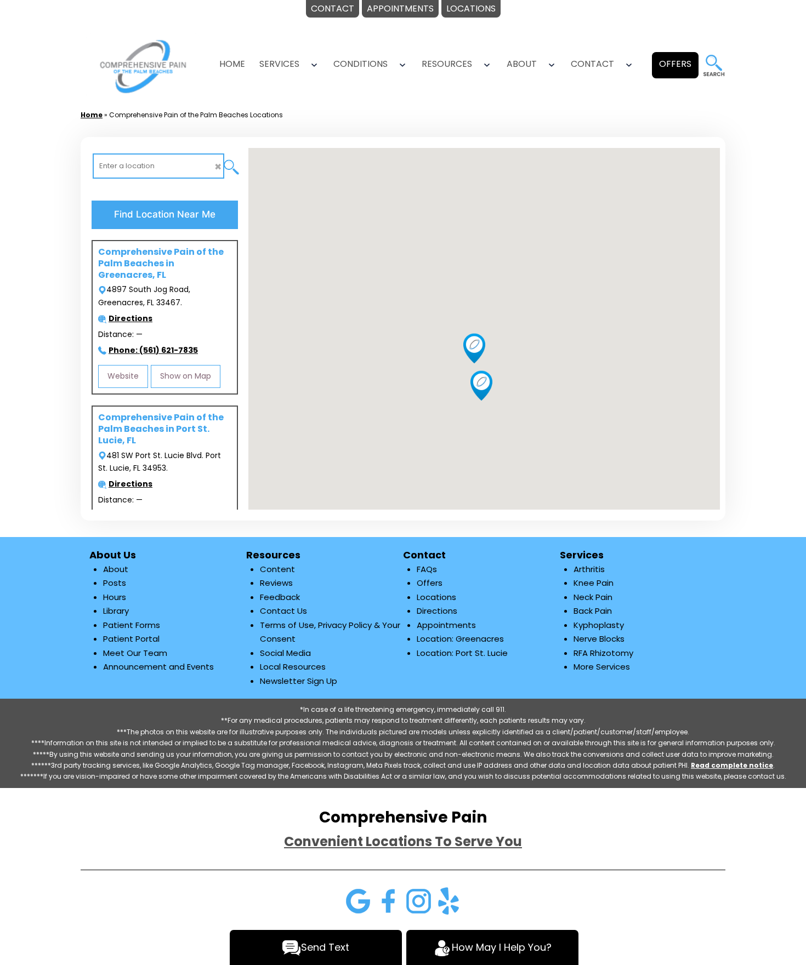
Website (123, 375)
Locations (436, 597)
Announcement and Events (158, 666)
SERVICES (279, 64)
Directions (437, 610)
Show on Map (185, 375)
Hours (114, 597)
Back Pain (593, 610)
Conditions (360, 64)
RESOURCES (447, 64)
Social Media (285, 653)
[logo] (143, 65)
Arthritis (589, 569)
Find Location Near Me (164, 214)
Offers (429, 583)
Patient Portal (131, 638)
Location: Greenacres (460, 638)
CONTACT (592, 64)
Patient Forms (131, 625)
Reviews (276, 583)
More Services (602, 666)
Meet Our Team (135, 653)
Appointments (446, 625)
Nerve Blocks (599, 638)
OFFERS (675, 64)
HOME (232, 64)
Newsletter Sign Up (298, 681)
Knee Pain (594, 583)
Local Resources (293, 666)
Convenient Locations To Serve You (403, 841)
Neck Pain (593, 597)
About (522, 64)
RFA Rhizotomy (603, 653)
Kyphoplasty (599, 625)
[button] (481, 385)
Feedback (280, 597)
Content (277, 569)
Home (92, 114)
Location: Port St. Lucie (462, 653)
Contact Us (283, 610)
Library (116, 610)
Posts (114, 583)
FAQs (427, 569)
